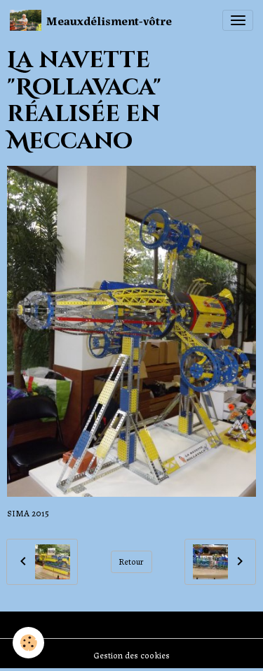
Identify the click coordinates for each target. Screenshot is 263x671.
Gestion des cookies (131, 655)
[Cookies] (28, 642)
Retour (131, 561)
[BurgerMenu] (237, 20)
